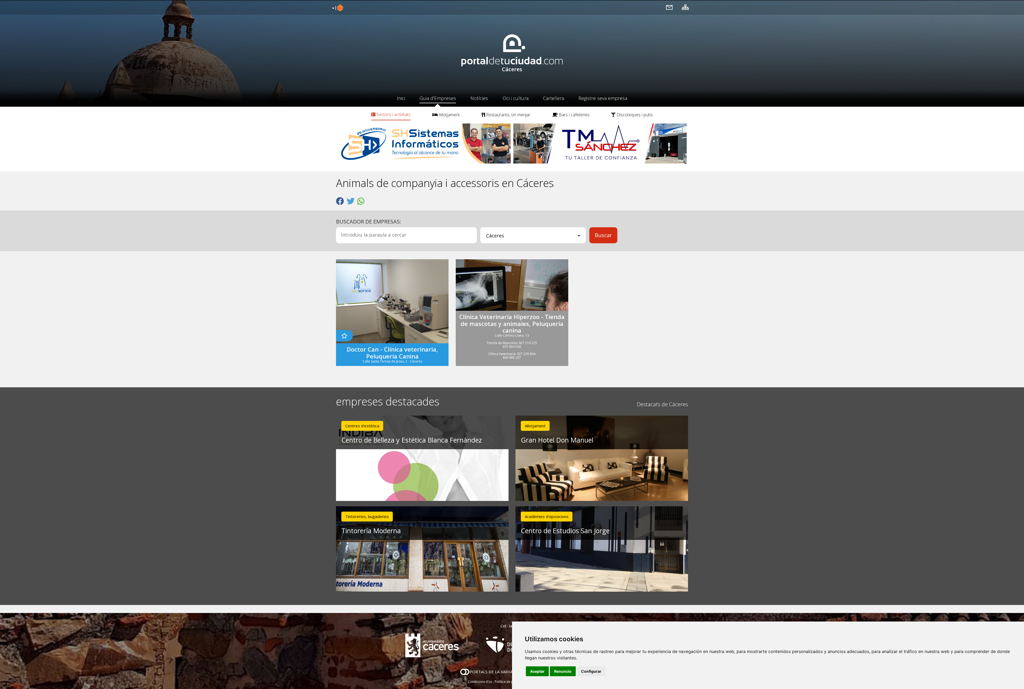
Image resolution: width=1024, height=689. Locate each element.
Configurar (591, 671)
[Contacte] (669, 7)
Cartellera (553, 98)
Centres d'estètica (362, 425)
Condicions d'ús (480, 681)
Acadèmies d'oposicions (547, 516)
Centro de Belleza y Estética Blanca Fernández (411, 439)
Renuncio (562, 671)
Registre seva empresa (602, 98)
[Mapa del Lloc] (685, 7)
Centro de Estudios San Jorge (565, 530)
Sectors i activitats (393, 114)
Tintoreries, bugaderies (367, 516)
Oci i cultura (516, 98)
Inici (401, 98)
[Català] (337, 8)
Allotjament (449, 115)
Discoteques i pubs (634, 115)
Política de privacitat (510, 681)
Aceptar (537, 671)
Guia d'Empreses (437, 98)
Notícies (479, 98)
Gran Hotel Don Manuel (557, 439)
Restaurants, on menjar (507, 115)
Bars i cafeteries (574, 115)
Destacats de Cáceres (662, 404)
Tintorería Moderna (371, 530)
